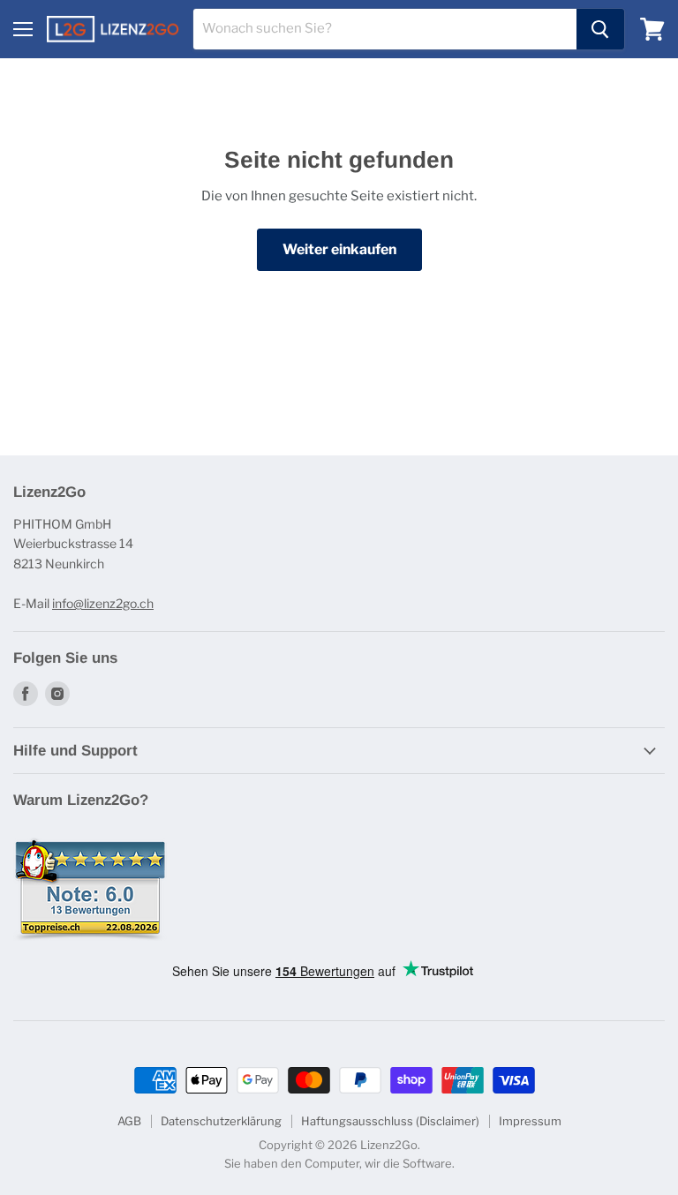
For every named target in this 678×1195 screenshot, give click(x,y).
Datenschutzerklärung (221, 1121)
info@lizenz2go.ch (103, 603)
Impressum (530, 1121)
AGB (129, 1121)
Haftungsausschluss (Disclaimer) (390, 1121)
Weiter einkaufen (339, 249)
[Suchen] (600, 29)
